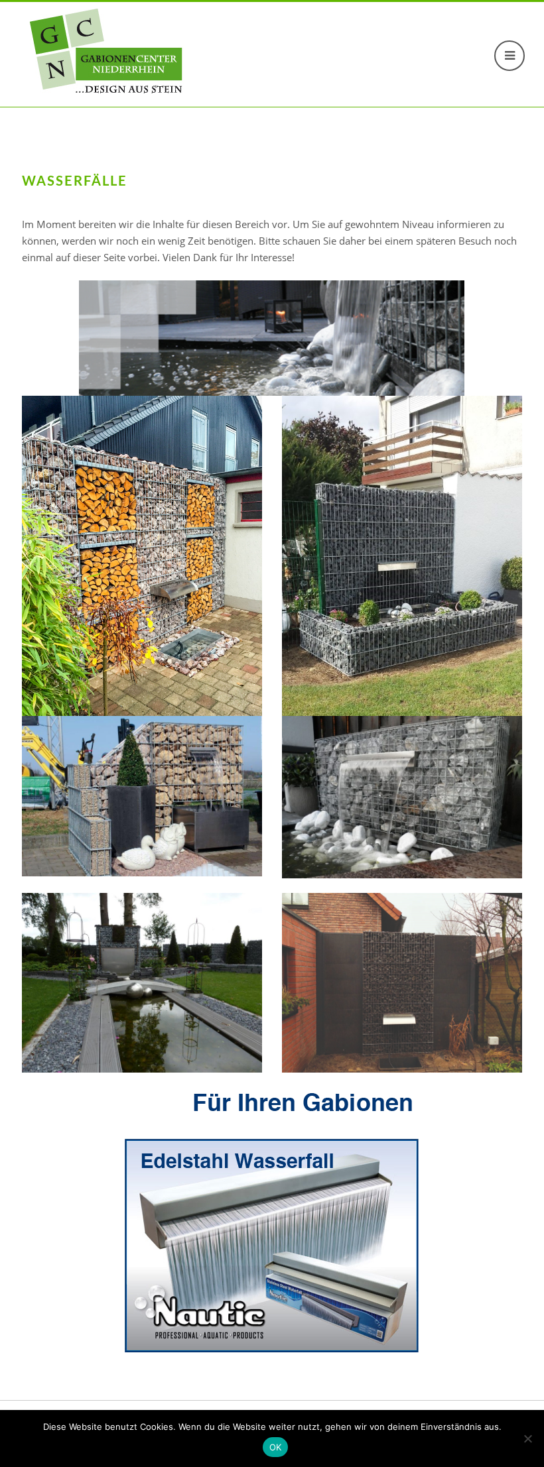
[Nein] (527, 1438)
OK (275, 1447)
